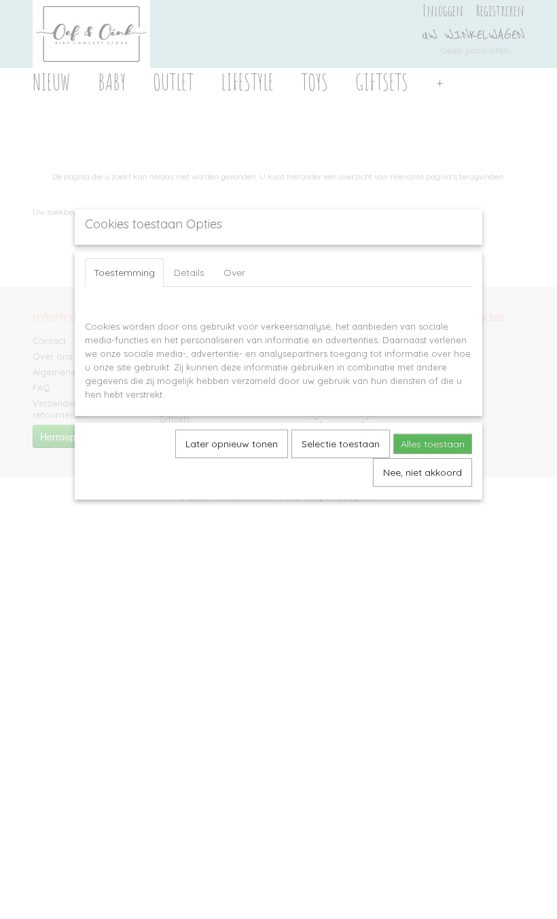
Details (189, 272)
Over (234, 272)
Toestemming (124, 272)
